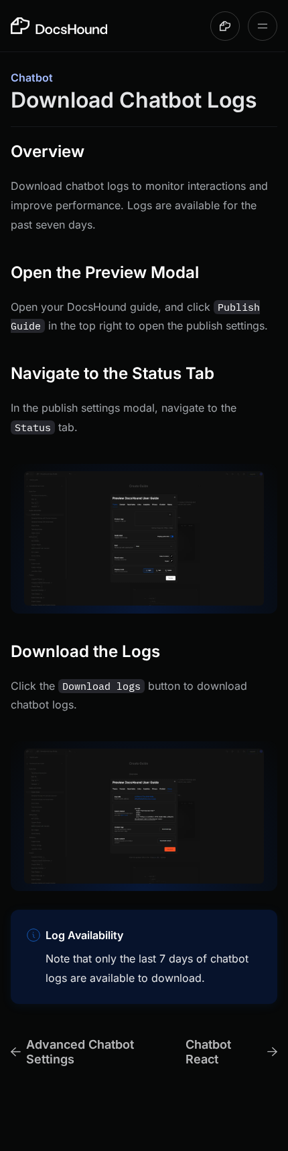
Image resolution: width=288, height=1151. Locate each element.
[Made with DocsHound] (225, 26)
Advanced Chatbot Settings (80, 1051)
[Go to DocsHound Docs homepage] (59, 25)
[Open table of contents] (262, 26)
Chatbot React (208, 1051)
